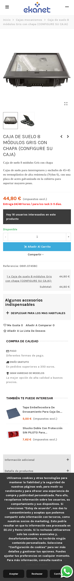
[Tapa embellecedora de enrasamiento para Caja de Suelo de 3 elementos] (13, 413)
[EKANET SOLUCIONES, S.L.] (37, 7)
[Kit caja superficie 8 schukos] (61, 137)
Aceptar (13, 573)
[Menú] (7, 7)
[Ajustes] (67, 7)
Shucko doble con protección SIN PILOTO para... (42, 430)
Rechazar (37, 573)
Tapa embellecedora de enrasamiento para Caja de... (42, 409)
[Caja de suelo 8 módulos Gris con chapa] (66, 104)
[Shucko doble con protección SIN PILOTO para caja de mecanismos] (68, 137)
